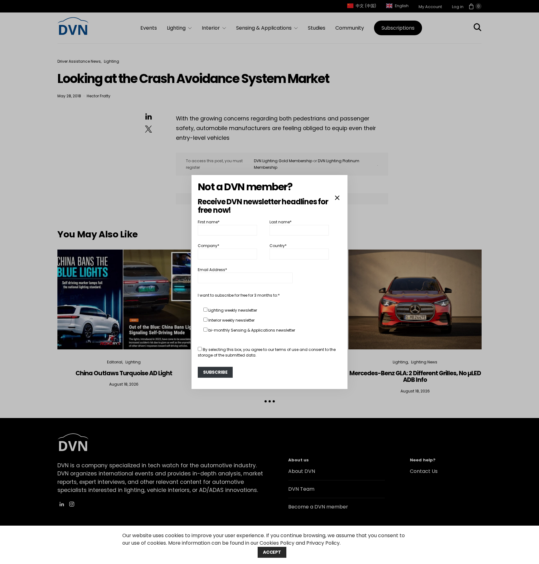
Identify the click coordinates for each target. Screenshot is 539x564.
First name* (209, 222)
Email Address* (212, 269)
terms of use (287, 349)
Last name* (281, 222)
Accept (272, 552)
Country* (278, 245)
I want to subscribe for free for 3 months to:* (239, 295)
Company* (208, 245)
